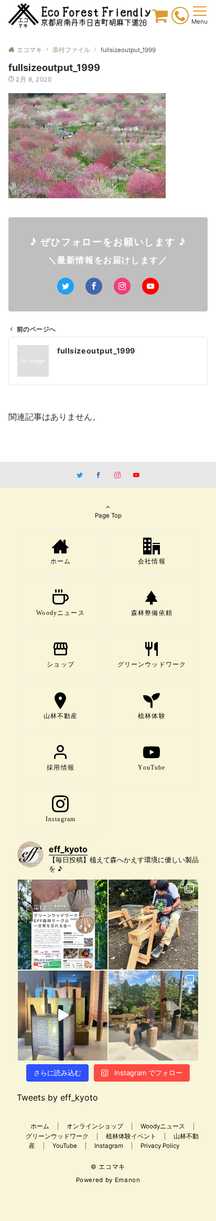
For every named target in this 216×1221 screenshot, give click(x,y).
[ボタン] (160, 18)
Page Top (108, 515)
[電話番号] (180, 17)
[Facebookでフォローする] (93, 286)
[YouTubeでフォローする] (150, 286)
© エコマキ (108, 1166)
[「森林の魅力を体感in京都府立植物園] (153, 925)
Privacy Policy (160, 1145)
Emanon (128, 1180)
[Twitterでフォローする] (65, 286)
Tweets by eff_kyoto (57, 1097)
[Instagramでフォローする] (122, 286)
